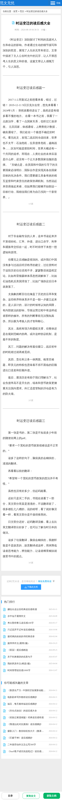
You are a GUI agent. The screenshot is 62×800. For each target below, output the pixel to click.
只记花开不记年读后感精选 (21, 629)
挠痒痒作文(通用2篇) (18, 643)
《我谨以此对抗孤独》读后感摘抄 (24, 724)
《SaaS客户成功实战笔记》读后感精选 (27, 751)
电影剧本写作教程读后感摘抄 (22, 697)
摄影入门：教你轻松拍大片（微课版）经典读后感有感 (27, 731)
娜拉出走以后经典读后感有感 (22, 609)
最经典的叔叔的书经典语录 (21, 636)
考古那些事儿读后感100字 (21, 623)
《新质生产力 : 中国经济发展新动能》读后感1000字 (27, 690)
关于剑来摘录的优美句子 (20, 657)
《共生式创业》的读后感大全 (22, 710)
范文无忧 (7, 3)
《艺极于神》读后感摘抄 (20, 738)
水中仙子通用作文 (17, 616)
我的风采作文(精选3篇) (19, 663)
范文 (22, 11)
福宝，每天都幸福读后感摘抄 (22, 704)
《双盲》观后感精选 (18, 650)
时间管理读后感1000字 (19, 670)
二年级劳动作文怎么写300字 (22, 744)
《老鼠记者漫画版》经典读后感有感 (26, 717)
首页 (15, 11)
